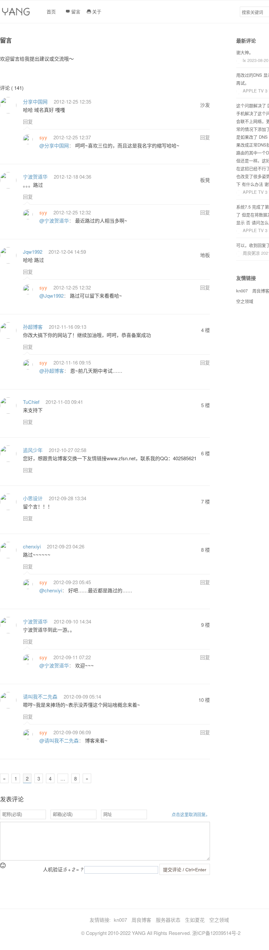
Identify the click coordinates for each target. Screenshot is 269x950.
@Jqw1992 (51, 295)
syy (43, 137)
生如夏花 (195, 919)
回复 (28, 121)
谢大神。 (244, 52)
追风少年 (33, 449)
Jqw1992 (32, 251)
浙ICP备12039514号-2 (216, 932)
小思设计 (33, 498)
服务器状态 (168, 919)
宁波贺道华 (35, 176)
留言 (75, 11)
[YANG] (16, 13)
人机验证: (63, 869)
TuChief (31, 401)
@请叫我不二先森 (59, 740)
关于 (96, 11)
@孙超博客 (51, 370)
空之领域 (244, 301)
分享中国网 (35, 101)
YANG (139, 932)
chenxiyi (32, 546)
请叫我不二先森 (40, 696)
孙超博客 (33, 326)
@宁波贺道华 (54, 220)
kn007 (242, 290)
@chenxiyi (50, 590)
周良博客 (141, 919)
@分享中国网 (54, 145)
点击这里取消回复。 (191, 814)
